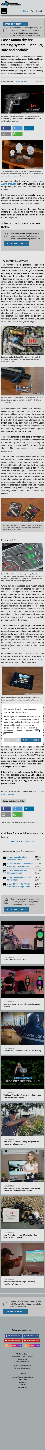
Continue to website (31, 740)
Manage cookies (12, 740)
